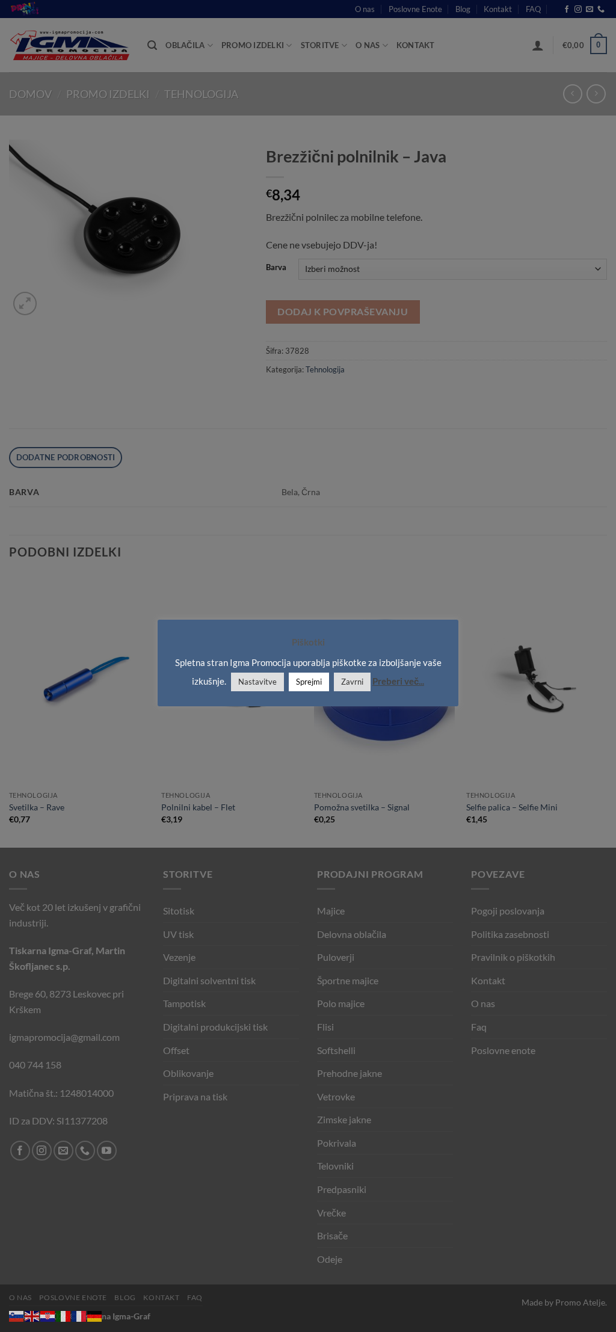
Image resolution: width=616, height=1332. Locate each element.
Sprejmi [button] (309, 681)
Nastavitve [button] (257, 681)
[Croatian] (48, 1315)
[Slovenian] (17, 1315)
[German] (95, 1315)
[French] (79, 1315)
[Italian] (64, 1315)
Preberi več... (398, 681)
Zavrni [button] (352, 681)
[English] (32, 1315)
